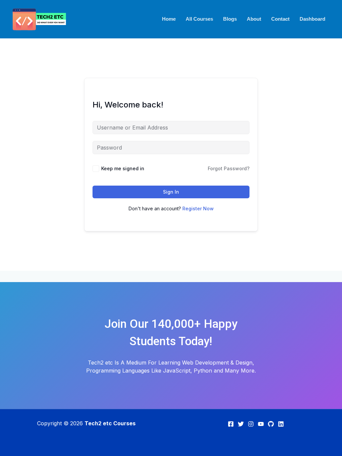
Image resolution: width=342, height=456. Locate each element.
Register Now (198, 208)
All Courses (199, 19)
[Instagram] (251, 424)
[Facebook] (231, 424)
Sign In (171, 192)
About (254, 19)
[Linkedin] (281, 424)
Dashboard (312, 19)
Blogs (230, 19)
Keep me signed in (122, 168)
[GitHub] (271, 424)
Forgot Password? (228, 168)
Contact (280, 19)
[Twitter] (241, 424)
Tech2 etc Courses (110, 423)
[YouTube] (261, 424)
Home (169, 19)
